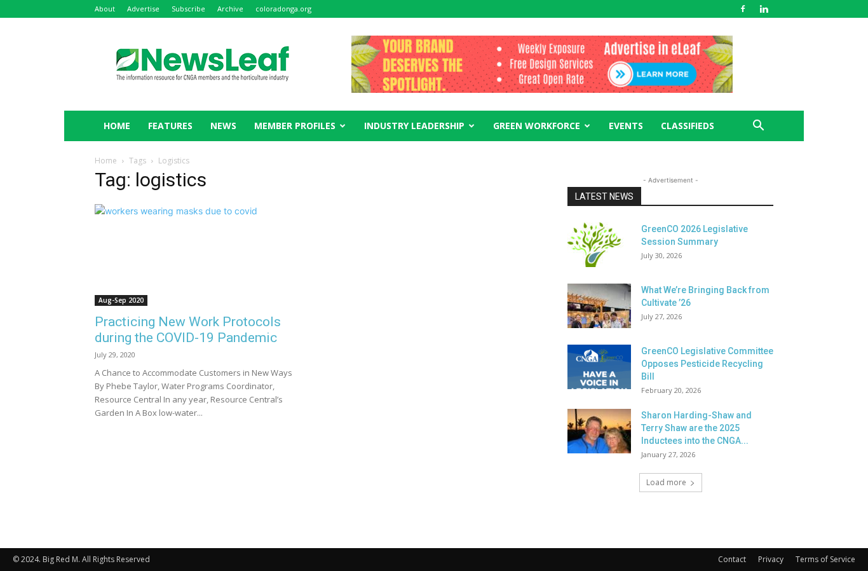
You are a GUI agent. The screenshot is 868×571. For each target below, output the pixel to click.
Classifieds (687, 126)
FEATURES (170, 126)
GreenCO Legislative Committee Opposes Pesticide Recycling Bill (707, 364)
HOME (117, 126)
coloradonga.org (283, 8)
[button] (758, 127)
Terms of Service (825, 559)
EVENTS (626, 126)
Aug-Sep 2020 (121, 300)
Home (106, 160)
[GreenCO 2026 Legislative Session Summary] (599, 245)
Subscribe (188, 8)
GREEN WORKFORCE (536, 126)
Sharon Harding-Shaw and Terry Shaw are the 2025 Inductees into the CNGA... (696, 428)
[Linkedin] (763, 9)
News (223, 126)
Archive (230, 8)
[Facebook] (742, 9)
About (105, 8)
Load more (666, 482)
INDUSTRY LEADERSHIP (414, 126)
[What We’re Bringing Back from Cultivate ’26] (599, 306)
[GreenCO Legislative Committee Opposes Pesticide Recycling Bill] (599, 367)
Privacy (770, 559)
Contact (732, 559)
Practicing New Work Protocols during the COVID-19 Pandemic (188, 329)
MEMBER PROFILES (295, 126)
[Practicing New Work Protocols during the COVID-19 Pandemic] (198, 255)
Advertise (143, 8)
